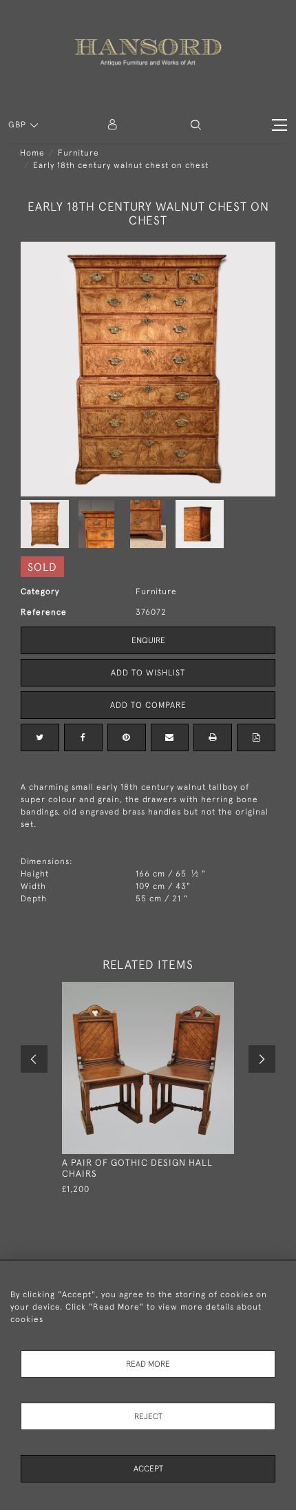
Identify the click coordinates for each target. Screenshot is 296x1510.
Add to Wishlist (148, 673)
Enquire (148, 640)
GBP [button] (18, 124)
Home (32, 153)
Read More (148, 1364)
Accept (148, 1469)
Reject (148, 1416)
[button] (196, 125)
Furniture (78, 153)
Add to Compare (148, 705)
